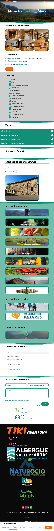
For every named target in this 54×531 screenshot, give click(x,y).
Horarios (19, 352)
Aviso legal (27, 517)
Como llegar (10, 171)
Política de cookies (13, 529)
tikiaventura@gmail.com (12, 367)
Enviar (45, 404)
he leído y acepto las (18, 400)
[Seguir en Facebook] (26, 507)
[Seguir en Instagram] (23, 507)
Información (10, 352)
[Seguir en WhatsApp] (31, 507)
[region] (27, 526)
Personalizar (31, 527)
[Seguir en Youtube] (28, 507)
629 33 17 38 (24, 411)
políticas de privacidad (23, 400)
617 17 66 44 (24, 413)
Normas (27, 352)
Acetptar (48, 527)
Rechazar (40, 527)
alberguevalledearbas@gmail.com (14, 369)
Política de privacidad (27, 521)
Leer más (9, 69)
